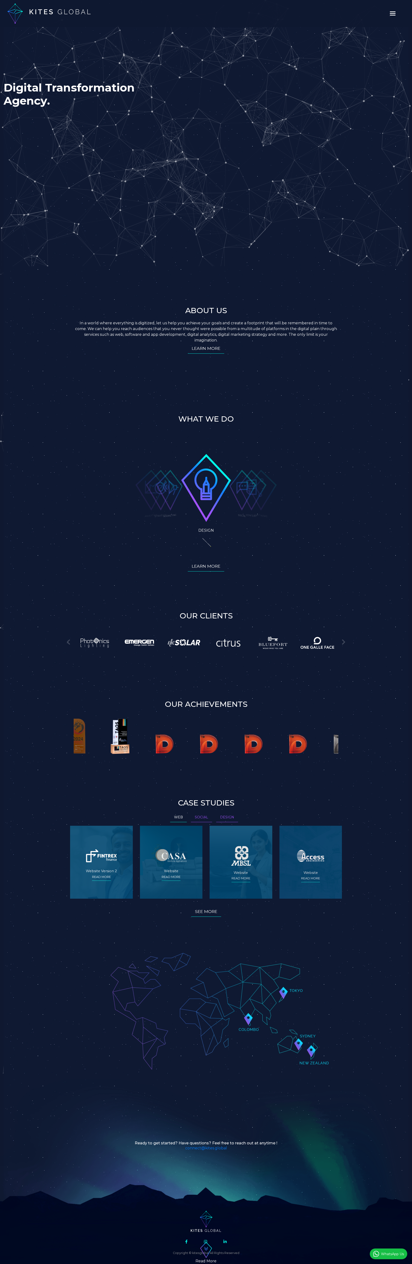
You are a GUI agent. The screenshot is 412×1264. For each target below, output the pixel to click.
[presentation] (68, 642)
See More (206, 911)
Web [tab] (178, 817)
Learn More (206, 348)
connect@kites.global (206, 1148)
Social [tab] (201, 817)
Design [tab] (227, 817)
